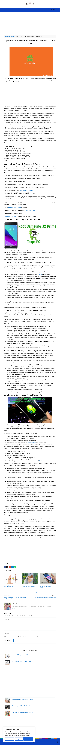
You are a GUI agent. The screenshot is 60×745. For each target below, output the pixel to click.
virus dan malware (30, 210)
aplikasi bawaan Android (26, 190)
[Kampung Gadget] (30, 3)
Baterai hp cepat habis (11, 216)
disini (40, 461)
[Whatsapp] (15, 567)
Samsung (10, 592)
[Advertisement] (30, 23)
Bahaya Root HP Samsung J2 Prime (13, 150)
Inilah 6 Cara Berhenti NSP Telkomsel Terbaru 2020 (45, 596)
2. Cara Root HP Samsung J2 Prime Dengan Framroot (17, 155)
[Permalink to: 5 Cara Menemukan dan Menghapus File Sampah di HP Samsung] (48, 578)
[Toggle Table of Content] (30, 146)
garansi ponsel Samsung (14, 207)
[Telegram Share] (12, 567)
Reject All (19, 739)
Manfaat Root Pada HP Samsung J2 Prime (14, 148)
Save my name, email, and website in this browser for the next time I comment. (25, 637)
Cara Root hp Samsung (32, 592)
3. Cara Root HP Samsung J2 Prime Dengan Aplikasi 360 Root (19, 156)
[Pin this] (10, 567)
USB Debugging (31, 442)
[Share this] (5, 567)
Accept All (28, 739)
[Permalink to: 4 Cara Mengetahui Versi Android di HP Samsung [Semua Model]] (30, 578)
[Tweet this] (7, 567)
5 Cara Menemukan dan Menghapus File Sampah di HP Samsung (47, 586)
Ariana (14, 603)
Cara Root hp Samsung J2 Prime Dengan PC (15, 158)
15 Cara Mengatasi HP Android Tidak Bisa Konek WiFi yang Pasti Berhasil (15, 597)
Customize (9, 739)
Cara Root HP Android (21, 592)
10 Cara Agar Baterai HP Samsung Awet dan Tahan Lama (12, 585)
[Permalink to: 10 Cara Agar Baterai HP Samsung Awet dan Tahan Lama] (12, 578)
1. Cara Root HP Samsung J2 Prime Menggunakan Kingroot (18, 153)
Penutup (6, 160)
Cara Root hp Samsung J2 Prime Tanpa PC (14, 152)
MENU (53, 10)
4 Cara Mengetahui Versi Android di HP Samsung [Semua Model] (30, 585)
